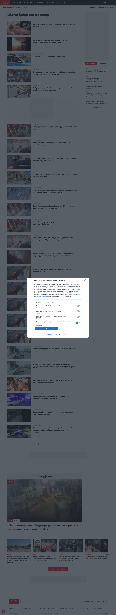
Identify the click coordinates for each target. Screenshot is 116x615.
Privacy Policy (67, 334)
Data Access (58, 334)
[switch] (78, 306)
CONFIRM (47, 328)
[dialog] (58, 307)
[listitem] (58, 302)
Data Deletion (49, 334)
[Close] (85, 280)
